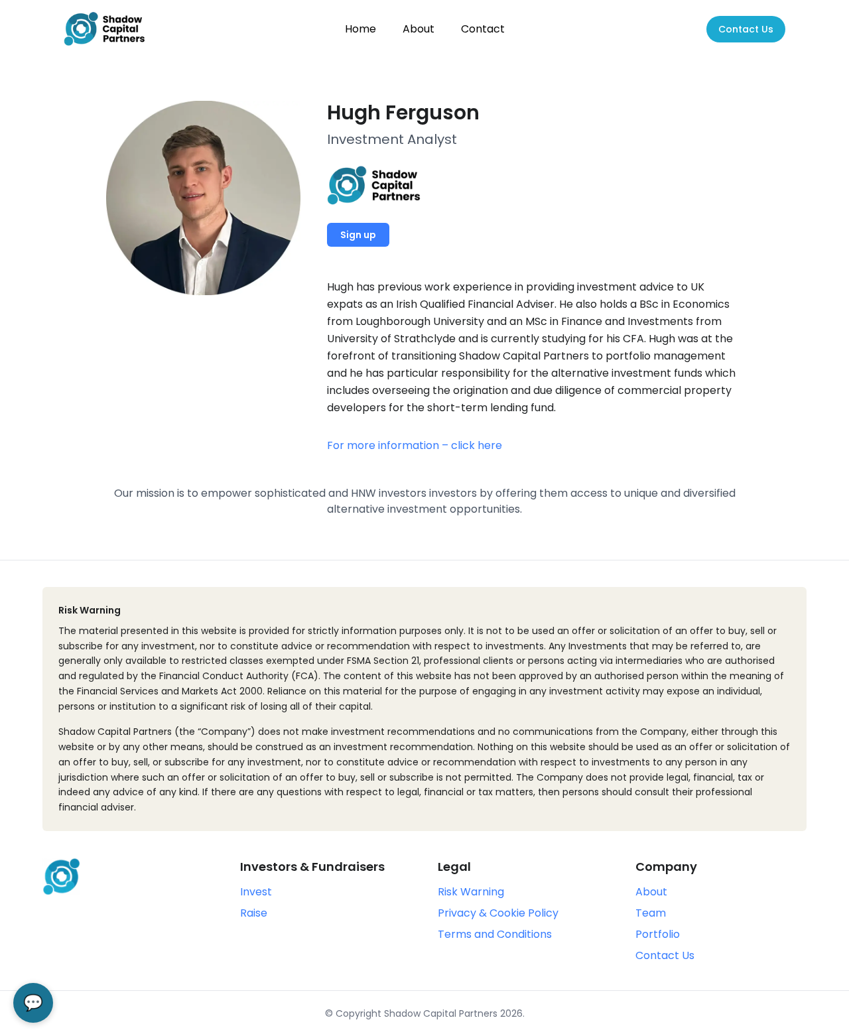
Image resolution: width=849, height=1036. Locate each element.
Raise (253, 913)
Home (360, 28)
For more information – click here (414, 445)
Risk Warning (471, 891)
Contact (483, 28)
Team (650, 913)
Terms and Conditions (495, 934)
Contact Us (745, 29)
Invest (256, 891)
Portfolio (657, 934)
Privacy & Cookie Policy (498, 913)
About (418, 28)
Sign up (358, 234)
